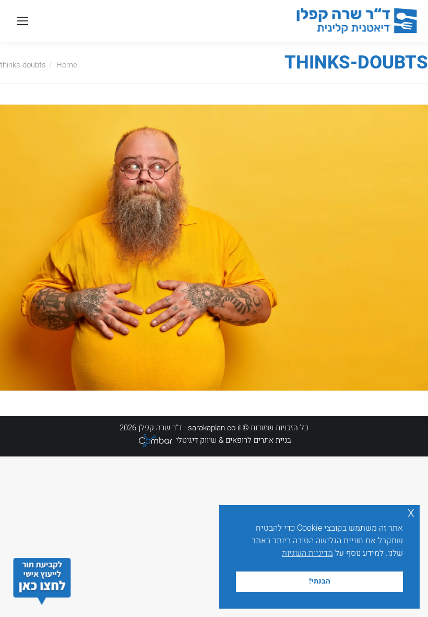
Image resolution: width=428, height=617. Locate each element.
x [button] (411, 513)
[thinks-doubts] (214, 248)
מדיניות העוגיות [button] (307, 553)
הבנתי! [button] (319, 581)
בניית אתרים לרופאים (258, 440)
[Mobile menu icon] (22, 21)
